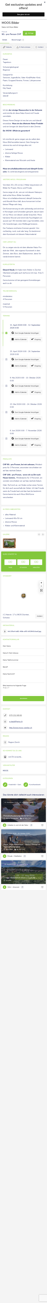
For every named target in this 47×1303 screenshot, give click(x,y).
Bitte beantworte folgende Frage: (14, 687)
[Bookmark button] (42, 825)
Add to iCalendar (20, 339)
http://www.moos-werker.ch (20, 728)
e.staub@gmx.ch (16, 721)
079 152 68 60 (15, 715)
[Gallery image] (9, 543)
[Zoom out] (41, 586)
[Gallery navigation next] (43, 534)
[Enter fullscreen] (41, 590)
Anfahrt (39, 616)
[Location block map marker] (23, 595)
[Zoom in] (41, 582)
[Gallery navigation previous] (39, 534)
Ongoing (37, 339)
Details (4, 40)
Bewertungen (18, 40)
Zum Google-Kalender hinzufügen (26, 333)
